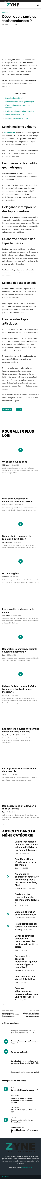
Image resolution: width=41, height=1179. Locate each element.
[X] (16, 420)
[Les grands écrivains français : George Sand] (6, 1120)
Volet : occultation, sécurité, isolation (25, 978)
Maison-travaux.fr (8, 735)
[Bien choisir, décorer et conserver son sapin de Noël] (20, 486)
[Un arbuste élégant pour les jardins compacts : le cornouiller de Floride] (6, 1061)
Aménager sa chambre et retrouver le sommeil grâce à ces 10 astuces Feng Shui (27, 879)
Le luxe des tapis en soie (14, 115)
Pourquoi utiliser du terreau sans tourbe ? (27, 925)
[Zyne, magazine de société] (13, 5)
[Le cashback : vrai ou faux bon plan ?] (6, 1130)
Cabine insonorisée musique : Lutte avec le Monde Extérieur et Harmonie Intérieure (26, 845)
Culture (13, 1117)
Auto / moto (15, 1096)
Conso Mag (18, 930)
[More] (31, 420)
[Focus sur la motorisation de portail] (6, 1071)
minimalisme (9, 132)
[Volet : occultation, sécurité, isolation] (7, 979)
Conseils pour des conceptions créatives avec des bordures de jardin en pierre (26, 941)
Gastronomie (15, 1107)
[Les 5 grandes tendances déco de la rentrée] (20, 756)
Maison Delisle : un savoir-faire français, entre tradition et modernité (19, 689)
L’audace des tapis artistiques (16, 118)
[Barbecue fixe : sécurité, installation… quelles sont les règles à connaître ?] (7, 958)
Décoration (7, 410)
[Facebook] (11, 420)
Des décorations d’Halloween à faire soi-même (25, 862)
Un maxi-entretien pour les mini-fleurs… (26, 913)
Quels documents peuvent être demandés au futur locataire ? (10, 1014)
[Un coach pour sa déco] (20, 450)
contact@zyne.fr (26, 1167)
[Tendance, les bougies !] (6, 1051)
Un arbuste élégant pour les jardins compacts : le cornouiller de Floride (25, 1062)
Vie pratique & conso (17, 1127)
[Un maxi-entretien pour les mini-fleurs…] (7, 914)
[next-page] (7, 824)
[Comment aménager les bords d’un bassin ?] (6, 1041)
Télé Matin (5, 465)
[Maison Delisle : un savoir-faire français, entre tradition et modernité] (20, 674)
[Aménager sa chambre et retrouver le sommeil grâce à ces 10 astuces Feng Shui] (7, 876)
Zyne (6, 24)
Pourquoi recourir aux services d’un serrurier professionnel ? (23, 1032)
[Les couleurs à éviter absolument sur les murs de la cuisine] (20, 717)
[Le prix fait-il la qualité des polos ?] (6, 1089)
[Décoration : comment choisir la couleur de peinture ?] (20, 637)
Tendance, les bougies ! (20, 1052)
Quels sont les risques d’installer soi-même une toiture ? (27, 898)
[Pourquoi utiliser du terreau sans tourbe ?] (7, 926)
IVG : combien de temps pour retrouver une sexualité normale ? (31, 1014)
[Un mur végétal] (20, 561)
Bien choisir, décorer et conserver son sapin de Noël (17, 500)
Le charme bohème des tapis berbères (19, 111)
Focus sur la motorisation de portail (25, 1072)
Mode (13, 1087)
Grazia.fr (5, 774)
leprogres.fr (6, 615)
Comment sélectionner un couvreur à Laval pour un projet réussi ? (27, 992)
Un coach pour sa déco (14, 461)
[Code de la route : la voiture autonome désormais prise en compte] (6, 1099)
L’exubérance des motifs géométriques (20, 102)
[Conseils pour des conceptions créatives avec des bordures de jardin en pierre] (7, 938)
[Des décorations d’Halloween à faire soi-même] (20, 794)
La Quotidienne (7, 542)
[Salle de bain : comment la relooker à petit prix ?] (20, 524)
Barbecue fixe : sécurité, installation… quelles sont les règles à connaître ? (26, 962)
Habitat (5, 12)
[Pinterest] (21, 420)
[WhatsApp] (26, 420)
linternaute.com (7, 505)
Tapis (19, 410)
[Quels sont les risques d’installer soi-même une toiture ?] (7, 897)
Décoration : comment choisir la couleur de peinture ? (19, 650)
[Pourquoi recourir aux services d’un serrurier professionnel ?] (6, 1031)
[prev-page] (3, 824)
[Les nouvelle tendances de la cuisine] (20, 596)
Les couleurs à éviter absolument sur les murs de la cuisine (20, 730)
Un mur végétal (10, 573)
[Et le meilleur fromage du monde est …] (6, 1109)
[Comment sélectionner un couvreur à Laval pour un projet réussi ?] (7, 991)
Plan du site (6, 1176)
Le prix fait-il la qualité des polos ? (24, 1090)
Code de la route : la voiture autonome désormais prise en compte (22, 1100)
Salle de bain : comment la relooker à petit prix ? (16, 537)
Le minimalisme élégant (14, 98)
